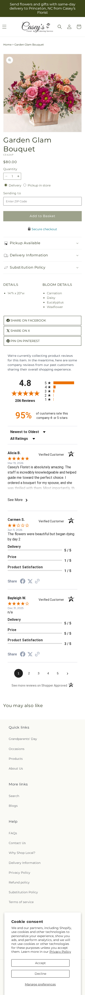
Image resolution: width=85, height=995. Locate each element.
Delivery (15, 185)
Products (16, 759)
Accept (40, 963)
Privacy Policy (60, 952)
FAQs (13, 833)
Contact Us (17, 843)
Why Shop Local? (22, 853)
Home (7, 44)
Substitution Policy (23, 892)
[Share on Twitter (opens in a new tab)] (30, 581)
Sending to (18, 193)
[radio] (61, 382)
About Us (16, 768)
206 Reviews (28, 401)
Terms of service (21, 902)
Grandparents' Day (23, 739)
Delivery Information (25, 863)
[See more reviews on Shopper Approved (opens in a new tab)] (37, 582)
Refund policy (19, 882)
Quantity (10, 169)
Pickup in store (39, 185)
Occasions (16, 749)
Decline (40, 974)
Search (14, 796)
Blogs (13, 806)
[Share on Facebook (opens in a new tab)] (22, 582)
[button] (60, 27)
